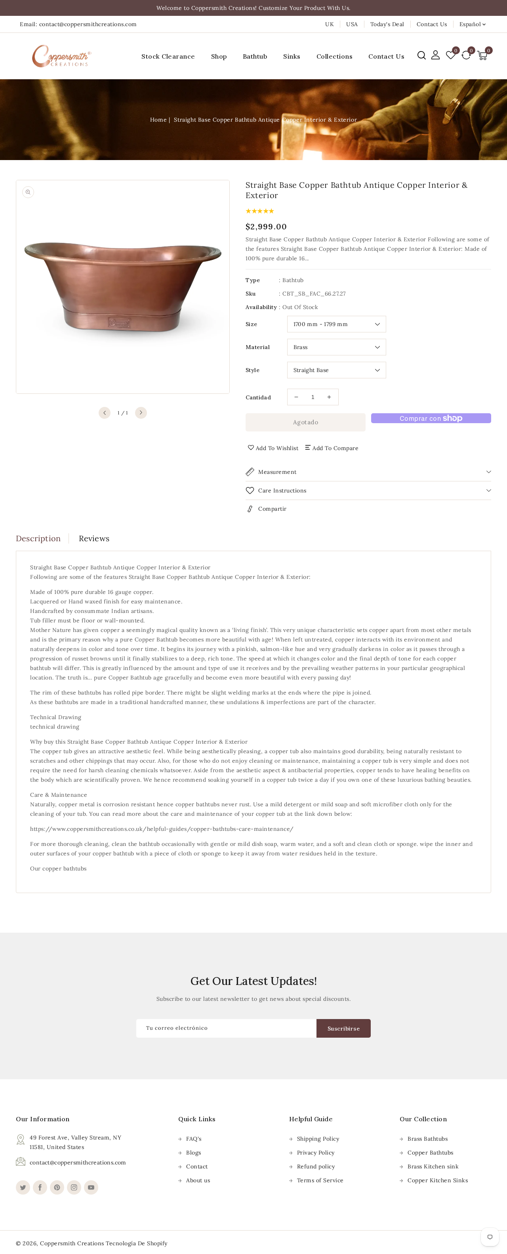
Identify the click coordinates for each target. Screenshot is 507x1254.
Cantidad (258, 397)
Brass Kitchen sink (433, 1166)
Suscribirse (344, 1028)
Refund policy (316, 1166)
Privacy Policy (316, 1152)
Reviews (94, 538)
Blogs (193, 1152)
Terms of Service (320, 1180)
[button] (421, 55)
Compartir (272, 508)
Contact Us (432, 24)
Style (252, 370)
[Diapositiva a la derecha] (141, 413)
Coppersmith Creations (72, 1243)
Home (158, 119)
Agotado (305, 422)
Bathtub (255, 56)
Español (470, 24)
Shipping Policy (318, 1138)
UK (329, 24)
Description (38, 538)
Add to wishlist (277, 448)
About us (198, 1180)
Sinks (292, 56)
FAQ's (194, 1138)
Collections (334, 56)
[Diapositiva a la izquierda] (105, 413)
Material (258, 347)
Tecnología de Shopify (137, 1243)
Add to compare (335, 448)
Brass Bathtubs (428, 1138)
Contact (197, 1166)
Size (251, 324)
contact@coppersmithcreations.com (78, 1162)
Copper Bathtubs (431, 1152)
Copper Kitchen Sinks (438, 1180)
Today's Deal (387, 24)
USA (352, 24)
